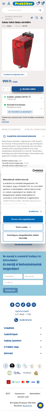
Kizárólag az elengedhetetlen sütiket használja (23, 236)
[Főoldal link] (23, 4)
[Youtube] (17, 305)
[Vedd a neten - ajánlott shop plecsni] (17, 373)
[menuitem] (3, 3)
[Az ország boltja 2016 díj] (32, 365)
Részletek (5, 122)
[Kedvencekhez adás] (36, 17)
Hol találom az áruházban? (21, 112)
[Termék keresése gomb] (40, 10)
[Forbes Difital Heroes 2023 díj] (12, 365)
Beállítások (33, 211)
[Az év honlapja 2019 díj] (24, 365)
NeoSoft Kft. (27, 406)
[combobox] (23, 10)
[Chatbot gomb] (40, 405)
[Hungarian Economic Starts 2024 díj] (5, 365)
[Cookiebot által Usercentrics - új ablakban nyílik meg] (32, 171)
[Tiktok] (23, 305)
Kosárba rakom (29, 89)
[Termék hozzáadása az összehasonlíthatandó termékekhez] (31, 17)
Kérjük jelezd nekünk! (23, 244)
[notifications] (41, 17)
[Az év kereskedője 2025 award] (36, 373)
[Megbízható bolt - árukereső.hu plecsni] (9, 373)
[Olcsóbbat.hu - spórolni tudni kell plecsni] (27, 373)
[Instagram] (34, 305)
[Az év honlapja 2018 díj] (18, 365)
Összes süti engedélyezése (23, 219)
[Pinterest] (28, 305)
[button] (29, 98)
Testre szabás (22, 227)
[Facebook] (12, 305)
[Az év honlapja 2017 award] (39, 365)
